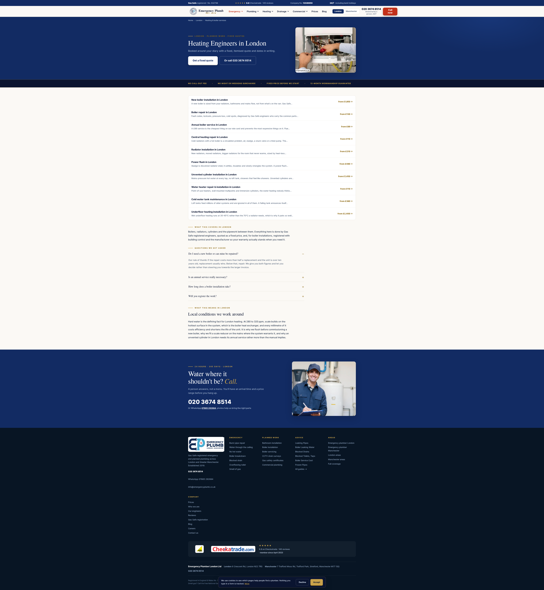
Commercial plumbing (272, 465)
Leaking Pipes (301, 443)
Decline (302, 582)
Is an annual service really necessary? (207, 277)
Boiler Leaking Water (304, 447)
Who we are (193, 506)
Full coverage (334, 464)
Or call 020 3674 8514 (237, 60)
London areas (334, 455)
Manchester (351, 11)
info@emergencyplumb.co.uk (201, 487)
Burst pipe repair (237, 443)
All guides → (301, 469)
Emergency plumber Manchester (337, 449)
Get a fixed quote (203, 60)
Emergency (234, 11)
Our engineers (194, 511)
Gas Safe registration (198, 519)
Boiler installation (270, 447)
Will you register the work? (202, 296)
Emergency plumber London (341, 443)
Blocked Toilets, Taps (305, 456)
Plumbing (251, 11)
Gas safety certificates (272, 460)
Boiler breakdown (237, 456)
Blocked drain (235, 460)
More (247, 583)
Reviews (192, 515)
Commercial (299, 11)
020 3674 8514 (209, 401)
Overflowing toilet (237, 465)
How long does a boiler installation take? (209, 286)
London (338, 11)
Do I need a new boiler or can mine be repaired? (213, 253)
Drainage (281, 11)
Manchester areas (336, 459)
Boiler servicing (269, 451)
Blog (324, 11)
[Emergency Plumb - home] (206, 444)
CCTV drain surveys (271, 456)
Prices (315, 11)
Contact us (193, 533)
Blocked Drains (302, 451)
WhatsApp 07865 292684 (200, 479)
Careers (192, 528)
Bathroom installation (272, 443)
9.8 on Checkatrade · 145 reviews (274, 549)
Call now (390, 11)
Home (190, 20)
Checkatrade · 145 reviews (254, 3)
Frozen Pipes (301, 465)
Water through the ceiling (241, 447)
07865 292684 (209, 408)
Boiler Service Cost (304, 460)
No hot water (235, 451)
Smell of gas (235, 469)
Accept (316, 582)
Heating (267, 11)
